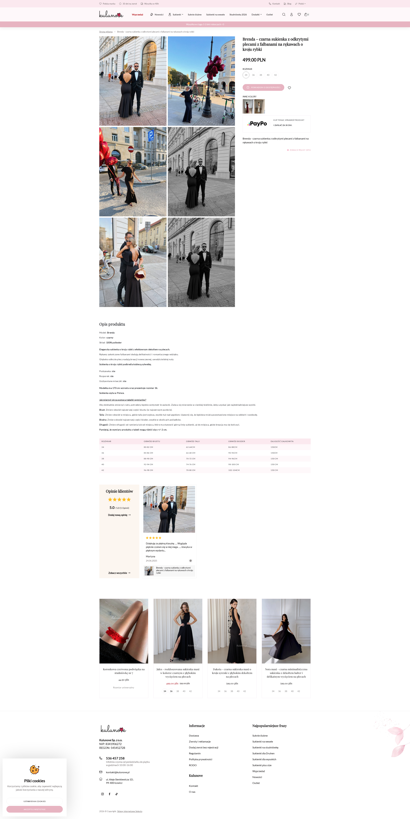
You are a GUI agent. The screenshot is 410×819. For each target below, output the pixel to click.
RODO (193, 765)
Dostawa (194, 735)
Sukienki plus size (261, 765)
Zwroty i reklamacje (200, 741)
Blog (289, 3)
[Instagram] (102, 794)
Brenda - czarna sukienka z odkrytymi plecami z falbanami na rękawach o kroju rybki (155, 31)
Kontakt (276, 3)
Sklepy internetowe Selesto (129, 811)
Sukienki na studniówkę (265, 747)
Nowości (257, 776)
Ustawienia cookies (35, 801)
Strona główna (106, 31)
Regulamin (195, 753)
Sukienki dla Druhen (263, 753)
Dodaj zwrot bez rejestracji (203, 747)
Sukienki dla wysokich (264, 759)
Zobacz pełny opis (300, 150)
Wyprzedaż (258, 771)
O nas (192, 791)
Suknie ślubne (260, 735)
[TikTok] (116, 794)
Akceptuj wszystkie (35, 809)
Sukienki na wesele (262, 741)
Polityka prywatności (200, 759)
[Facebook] (109, 794)
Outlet (256, 782)
